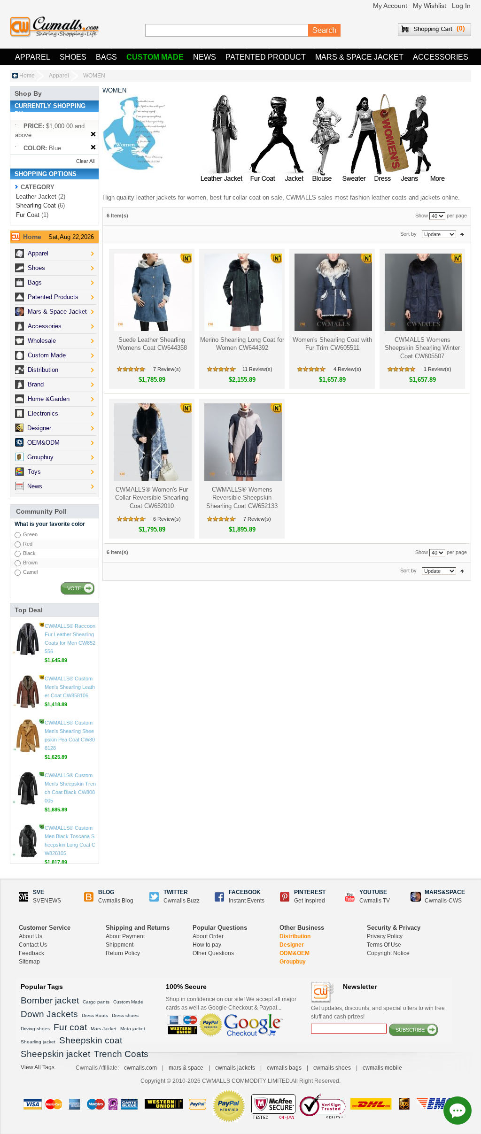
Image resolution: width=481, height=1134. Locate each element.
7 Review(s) (167, 369)
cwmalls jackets (235, 1068)
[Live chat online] (457, 1110)
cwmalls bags (284, 1068)
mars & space (186, 1068)
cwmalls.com (140, 1068)
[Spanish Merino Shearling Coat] (242, 292)
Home (27, 75)
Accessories (440, 57)
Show (421, 215)
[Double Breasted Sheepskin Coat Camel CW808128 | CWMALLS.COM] (27, 735)
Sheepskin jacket (55, 1054)
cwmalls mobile (382, 1068)
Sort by (408, 234)
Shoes (73, 57)
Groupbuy (292, 961)
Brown (30, 562)
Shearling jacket (38, 1041)
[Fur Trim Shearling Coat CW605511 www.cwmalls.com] (332, 292)
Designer (291, 944)
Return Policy (123, 953)
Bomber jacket (50, 1000)
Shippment (119, 944)
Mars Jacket (103, 1028)
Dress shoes (125, 1015)
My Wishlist (429, 5)
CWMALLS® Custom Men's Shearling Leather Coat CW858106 (70, 687)
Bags (106, 57)
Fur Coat (27, 214)
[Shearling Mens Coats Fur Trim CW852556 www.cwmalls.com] (27, 639)
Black (29, 553)
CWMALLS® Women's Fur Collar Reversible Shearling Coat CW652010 (151, 497)
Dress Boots (95, 1015)
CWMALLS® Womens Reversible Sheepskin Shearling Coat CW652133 (242, 497)
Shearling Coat (36, 205)
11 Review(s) (257, 369)
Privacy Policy (385, 936)
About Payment (125, 936)
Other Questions (213, 953)
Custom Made (155, 57)
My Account (390, 5)
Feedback (31, 953)
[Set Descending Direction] (462, 234)
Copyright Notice (388, 953)
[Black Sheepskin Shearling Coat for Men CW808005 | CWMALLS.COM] (27, 788)
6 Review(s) (167, 519)
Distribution (294, 936)
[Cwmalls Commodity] (54, 27)
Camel (30, 572)
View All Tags (37, 1067)
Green (30, 534)
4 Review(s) (347, 369)
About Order (208, 936)
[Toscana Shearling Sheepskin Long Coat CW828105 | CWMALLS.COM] (27, 841)
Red (27, 544)
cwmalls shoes (332, 1068)
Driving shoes (35, 1028)
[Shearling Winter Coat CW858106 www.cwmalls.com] (27, 691)
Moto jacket (132, 1028)
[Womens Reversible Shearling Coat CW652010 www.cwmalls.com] (152, 442)
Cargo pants (96, 1001)
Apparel (32, 57)
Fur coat (70, 1027)
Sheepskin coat (90, 1040)
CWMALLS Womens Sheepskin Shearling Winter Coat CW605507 (422, 348)
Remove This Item (93, 134)
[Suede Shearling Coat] (152, 292)
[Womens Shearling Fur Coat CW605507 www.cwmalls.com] (422, 292)
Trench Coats (121, 1054)
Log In (461, 5)
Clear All (85, 161)
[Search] (324, 30)
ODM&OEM (294, 953)
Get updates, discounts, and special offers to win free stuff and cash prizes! (378, 1012)
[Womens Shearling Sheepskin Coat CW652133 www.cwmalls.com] (242, 442)
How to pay (207, 944)
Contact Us (33, 944)
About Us (30, 936)
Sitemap (29, 961)
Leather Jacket (36, 196)
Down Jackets (49, 1014)
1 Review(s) (437, 369)
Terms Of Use (384, 944)
